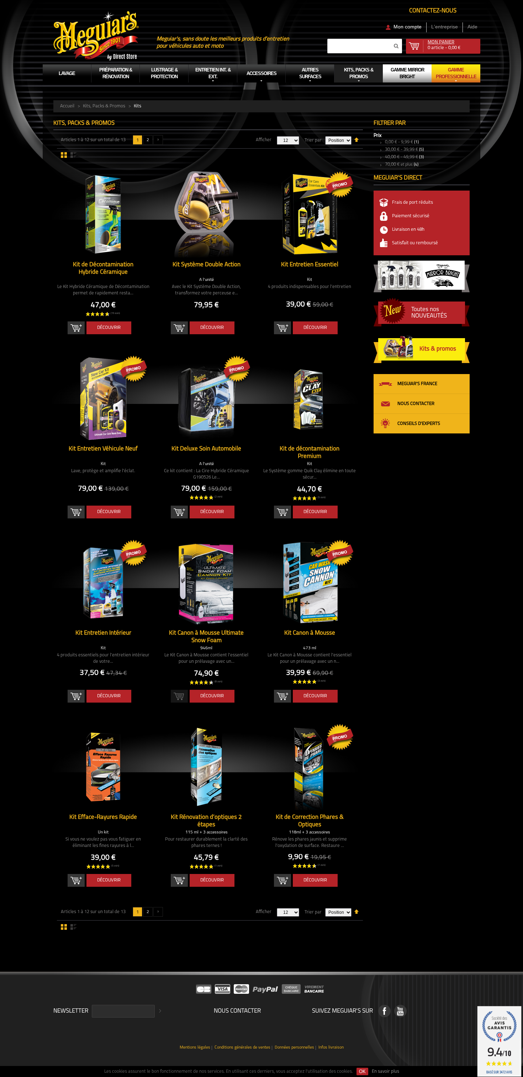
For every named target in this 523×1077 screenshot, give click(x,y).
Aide (472, 27)
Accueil (67, 106)
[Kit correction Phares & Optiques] (309, 767)
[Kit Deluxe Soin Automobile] (206, 399)
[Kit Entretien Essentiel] (309, 214)
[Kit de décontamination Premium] (309, 399)
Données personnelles (294, 1048)
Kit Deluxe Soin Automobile (206, 449)
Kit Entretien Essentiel (309, 265)
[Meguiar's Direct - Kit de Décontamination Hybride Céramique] (103, 214)
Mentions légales (195, 1048)
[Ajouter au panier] (76, 327)
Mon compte (407, 27)
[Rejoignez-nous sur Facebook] (384, 1011)
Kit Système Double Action (207, 265)
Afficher (263, 140)
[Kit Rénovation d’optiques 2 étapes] (206, 767)
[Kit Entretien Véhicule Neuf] (103, 399)
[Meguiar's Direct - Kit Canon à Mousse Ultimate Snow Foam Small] (206, 583)
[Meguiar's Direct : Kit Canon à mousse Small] (309, 583)
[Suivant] (158, 139)
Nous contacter (415, 403)
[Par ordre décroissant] (356, 139)
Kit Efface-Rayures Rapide (103, 817)
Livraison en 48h (408, 229)
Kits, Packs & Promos (104, 106)
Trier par (313, 140)
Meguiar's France (417, 384)
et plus (399, 164)
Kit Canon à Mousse (309, 633)
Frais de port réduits (412, 202)
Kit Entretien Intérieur (103, 633)
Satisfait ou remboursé (415, 243)
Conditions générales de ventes (242, 1048)
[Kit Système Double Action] (206, 214)
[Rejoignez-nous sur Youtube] (400, 1011)
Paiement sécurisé (410, 216)
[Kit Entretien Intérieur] (103, 583)
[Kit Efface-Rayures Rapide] (103, 767)
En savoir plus (385, 1071)
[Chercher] (396, 46)
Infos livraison (331, 1048)
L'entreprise (444, 27)
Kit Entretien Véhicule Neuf (103, 449)
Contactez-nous (432, 11)
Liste (73, 155)
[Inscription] (159, 1011)
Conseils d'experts (418, 423)
